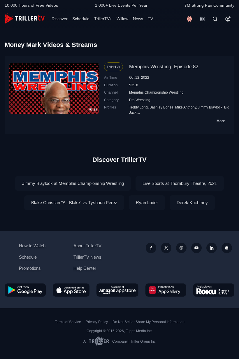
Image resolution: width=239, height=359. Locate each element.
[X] (166, 248)
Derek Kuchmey (192, 202)
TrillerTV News (87, 257)
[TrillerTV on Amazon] (117, 290)
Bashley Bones (161, 107)
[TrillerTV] (25, 19)
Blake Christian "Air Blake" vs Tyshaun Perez (74, 202)
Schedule (80, 18)
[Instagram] (181, 248)
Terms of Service (68, 322)
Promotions (30, 268)
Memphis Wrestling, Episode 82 (163, 66)
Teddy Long (138, 107)
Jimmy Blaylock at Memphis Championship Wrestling (73, 183)
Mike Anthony (185, 107)
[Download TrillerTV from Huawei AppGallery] (165, 290)
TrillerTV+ (103, 18)
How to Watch (32, 245)
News (138, 18)
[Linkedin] (211, 248)
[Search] (215, 19)
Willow (122, 18)
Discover (60, 18)
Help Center (84, 268)
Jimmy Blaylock (210, 107)
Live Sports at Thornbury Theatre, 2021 (180, 183)
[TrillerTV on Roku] (213, 290)
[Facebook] (151, 248)
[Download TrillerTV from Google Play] (25, 290)
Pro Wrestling (139, 100)
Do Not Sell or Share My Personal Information (148, 322)
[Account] (228, 19)
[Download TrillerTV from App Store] (71, 290)
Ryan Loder (147, 202)
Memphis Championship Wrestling (156, 92)
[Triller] (227, 248)
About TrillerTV (87, 245)
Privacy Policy (97, 322)
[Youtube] (196, 248)
